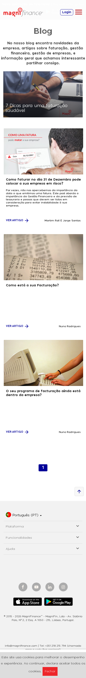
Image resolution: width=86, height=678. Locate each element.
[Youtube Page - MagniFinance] (36, 587)
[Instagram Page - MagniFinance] (63, 587)
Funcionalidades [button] (43, 537)
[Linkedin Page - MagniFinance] (49, 587)
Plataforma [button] (43, 526)
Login (66, 12)
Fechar (50, 671)
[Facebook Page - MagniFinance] (23, 587)
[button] (24, 515)
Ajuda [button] (43, 548)
